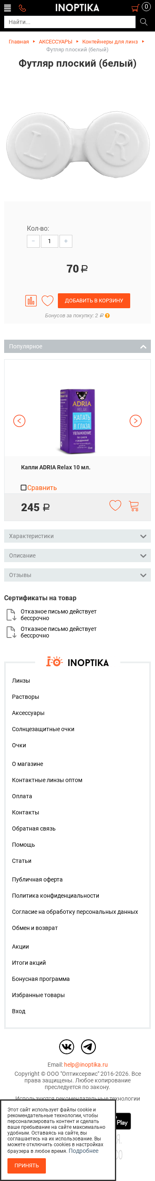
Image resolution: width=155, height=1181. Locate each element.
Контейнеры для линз (110, 42)
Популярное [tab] (25, 346)
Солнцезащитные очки (43, 729)
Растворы (25, 696)
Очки (19, 745)
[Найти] (143, 22)
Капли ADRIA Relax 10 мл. (56, 467)
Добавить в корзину (94, 300)
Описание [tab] (22, 555)
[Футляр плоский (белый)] (77, 146)
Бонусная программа (41, 979)
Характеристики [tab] (31, 536)
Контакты (25, 812)
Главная (19, 42)
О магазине (27, 764)
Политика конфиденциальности (55, 895)
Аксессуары (28, 713)
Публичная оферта (37, 879)
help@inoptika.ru (86, 1064)
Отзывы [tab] (20, 575)
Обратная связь (34, 828)
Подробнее (83, 1150)
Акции (20, 946)
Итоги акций (29, 962)
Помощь (23, 844)
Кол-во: (38, 228)
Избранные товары (38, 995)
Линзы (21, 680)
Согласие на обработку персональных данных (75, 911)
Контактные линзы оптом (47, 780)
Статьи (21, 860)
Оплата (22, 796)
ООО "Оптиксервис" (73, 1073)
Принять (26, 1165)
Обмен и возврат (35, 928)
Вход (18, 1011)
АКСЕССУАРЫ (55, 42)
